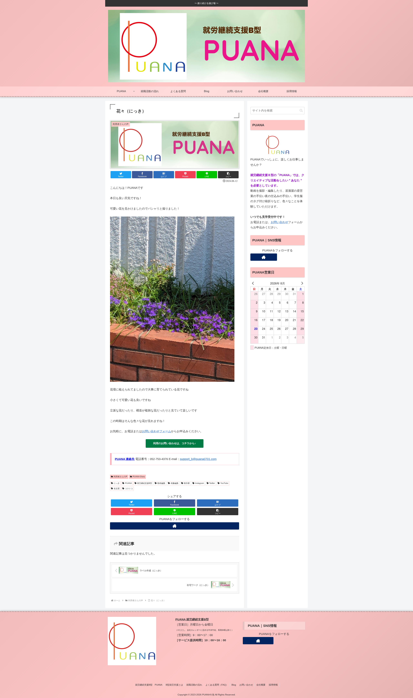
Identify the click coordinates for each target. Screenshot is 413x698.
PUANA (128, 483)
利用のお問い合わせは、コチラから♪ (174, 443)
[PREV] (253, 283)
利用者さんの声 (120, 476)
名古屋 (117, 488)
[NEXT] (301, 283)
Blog (234, 684)
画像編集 (174, 483)
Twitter (212, 483)
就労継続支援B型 (144, 483)
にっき (117, 483)
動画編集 (161, 483)
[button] (228, 174)
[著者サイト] (174, 526)
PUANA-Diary (139, 476)
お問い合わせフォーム (156, 431)
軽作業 (187, 483)
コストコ (129, 488)
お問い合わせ (279, 222)
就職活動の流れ (194, 684)
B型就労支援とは (174, 684)
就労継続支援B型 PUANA (148, 684)
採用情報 (273, 684)
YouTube (224, 483)
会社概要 (260, 684)
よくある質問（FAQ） (217, 684)
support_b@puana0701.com (198, 459)
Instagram (199, 483)
